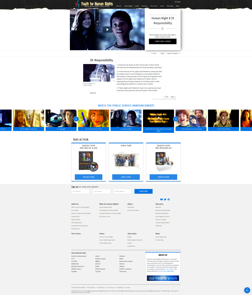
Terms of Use (110, 287)
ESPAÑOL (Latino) (76, 269)
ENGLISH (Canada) (100, 259)
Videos (137, 6)
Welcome (158, 207)
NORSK (97, 266)
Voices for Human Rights (106, 237)
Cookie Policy (101, 287)
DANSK (97, 256)
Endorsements (75, 229)
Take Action (170, 6)
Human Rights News (161, 237)
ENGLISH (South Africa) (77, 266)
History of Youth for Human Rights (80, 213)
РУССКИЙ (74, 261)
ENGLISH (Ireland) (100, 269)
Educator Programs (161, 219)
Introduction (130, 207)
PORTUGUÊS (122, 271)
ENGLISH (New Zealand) (125, 261)
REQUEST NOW (88, 177)
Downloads (159, 226)
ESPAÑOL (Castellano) (125, 269)
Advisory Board (75, 219)
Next (162, 53)
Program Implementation (163, 222)
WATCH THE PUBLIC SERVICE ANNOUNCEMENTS (126, 105)
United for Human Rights (78, 287)
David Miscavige (161, 271)
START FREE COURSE (163, 41)
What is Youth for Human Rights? (80, 207)
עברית (72, 259)
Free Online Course (104, 216)
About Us (119, 6)
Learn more (170, 271)
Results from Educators (162, 213)
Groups (129, 243)
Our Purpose (75, 210)
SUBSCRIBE (143, 191)
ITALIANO (98, 271)
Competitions (131, 246)
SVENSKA (121, 266)
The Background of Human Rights (108, 210)
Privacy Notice (91, 287)
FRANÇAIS (122, 256)
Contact (128, 287)
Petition (129, 237)
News (177, 6)
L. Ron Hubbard (169, 269)
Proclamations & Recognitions (79, 226)
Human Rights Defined (105, 207)
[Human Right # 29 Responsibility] (99, 73)
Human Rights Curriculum (163, 216)
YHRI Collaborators (76, 222)
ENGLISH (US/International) (78, 256)
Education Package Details (163, 210)
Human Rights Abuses (105, 243)
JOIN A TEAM (126, 177)
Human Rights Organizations (107, 240)
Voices (162, 6)
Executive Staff (75, 216)
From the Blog (159, 240)
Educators (145, 6)
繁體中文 (97, 261)
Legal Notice (120, 287)
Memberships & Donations (134, 240)
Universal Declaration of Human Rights (110, 213)
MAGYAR (121, 264)
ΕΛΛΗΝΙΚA (74, 271)
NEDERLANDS (75, 264)
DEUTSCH (98, 264)
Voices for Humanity (133, 210)
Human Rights (128, 6)
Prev (154, 53)
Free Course (154, 6)
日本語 (121, 259)
